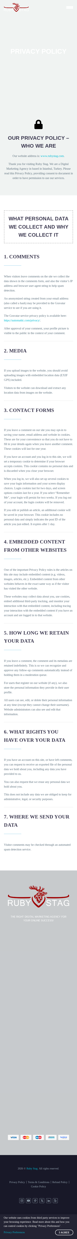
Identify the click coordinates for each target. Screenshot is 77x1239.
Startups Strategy (45, 49)
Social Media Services (48, 138)
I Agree (64, 1232)
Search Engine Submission (50, 92)
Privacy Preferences (14, 1232)
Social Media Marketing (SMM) (54, 148)
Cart (37, 185)
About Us (40, 171)
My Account (42, 180)
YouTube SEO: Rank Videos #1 (54, 96)
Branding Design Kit (47, 134)
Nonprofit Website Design (50, 115)
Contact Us (41, 176)
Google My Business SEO (50, 82)
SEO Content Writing (47, 68)
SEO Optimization (45, 63)
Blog (37, 166)
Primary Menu (69, 7)
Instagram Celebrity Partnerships (54, 152)
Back (38, 26)
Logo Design (42, 129)
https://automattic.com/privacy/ (22, 320)
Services (39, 17)
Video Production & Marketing (53, 162)
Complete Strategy (45, 40)
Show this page (44, 21)
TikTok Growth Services (49, 157)
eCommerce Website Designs (52, 110)
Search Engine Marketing (50, 87)
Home (38, 12)
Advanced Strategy (46, 45)
